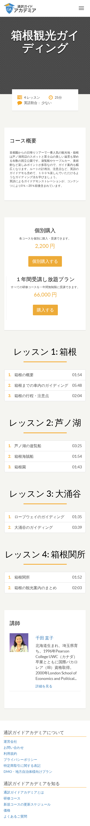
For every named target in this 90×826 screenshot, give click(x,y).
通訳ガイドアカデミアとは (24, 792)
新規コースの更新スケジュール (27, 804)
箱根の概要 (45, 375)
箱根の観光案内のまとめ (45, 588)
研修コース (12, 798)
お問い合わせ (14, 747)
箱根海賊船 (45, 456)
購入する (45, 309)
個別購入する (45, 261)
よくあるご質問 (15, 816)
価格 (7, 810)
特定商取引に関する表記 (22, 766)
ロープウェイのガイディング (45, 517)
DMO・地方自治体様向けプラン (28, 772)
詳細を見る (44, 686)
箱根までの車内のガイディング (45, 385)
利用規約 (10, 753)
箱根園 (45, 467)
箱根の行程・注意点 (45, 396)
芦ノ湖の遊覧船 (45, 446)
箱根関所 (45, 577)
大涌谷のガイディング (45, 527)
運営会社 (10, 741)
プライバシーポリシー (20, 759)
